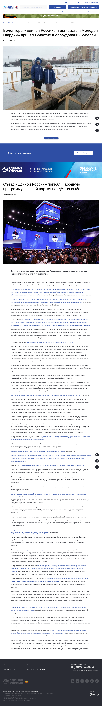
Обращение (57, 7)
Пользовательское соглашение (12, 695)
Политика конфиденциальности (12, 697)
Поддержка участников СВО (51, 16)
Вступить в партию (93, 11)
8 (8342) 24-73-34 (82, 667)
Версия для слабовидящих (91, 2)
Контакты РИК (9, 669)
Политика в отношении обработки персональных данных (19, 698)
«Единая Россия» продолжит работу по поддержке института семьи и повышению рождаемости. (52, 465)
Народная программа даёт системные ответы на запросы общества (50, 342)
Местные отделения (50, 11)
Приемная (65, 11)
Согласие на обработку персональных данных (16, 700)
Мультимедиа (78, 11)
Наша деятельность (33, 11)
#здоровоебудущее (51, 138)
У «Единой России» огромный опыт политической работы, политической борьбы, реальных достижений (45, 395)
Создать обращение (83, 153)
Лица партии (18, 11)
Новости (24, 22)
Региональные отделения (58, 665)
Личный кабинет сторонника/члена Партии (83, 7)
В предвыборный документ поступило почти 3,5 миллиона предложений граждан (38, 451)
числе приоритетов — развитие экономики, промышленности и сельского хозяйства (40, 550)
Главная (5, 22)
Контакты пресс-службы (36, 669)
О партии (5, 11)
